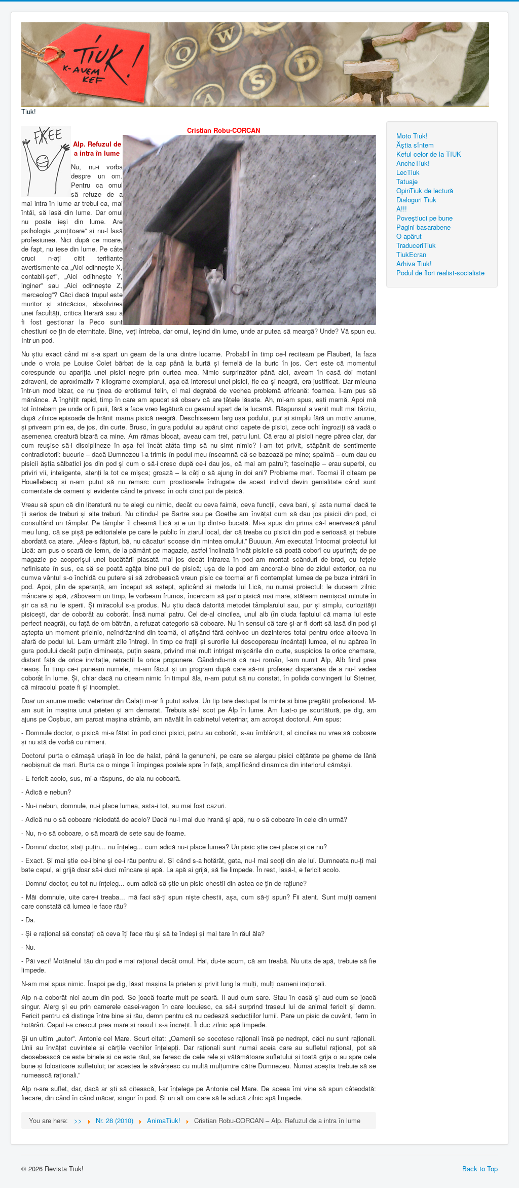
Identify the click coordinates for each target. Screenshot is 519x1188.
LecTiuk (408, 172)
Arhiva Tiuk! (414, 263)
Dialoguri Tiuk (416, 199)
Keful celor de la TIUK (428, 154)
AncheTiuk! (413, 163)
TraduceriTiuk (416, 245)
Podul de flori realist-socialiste (440, 272)
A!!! (401, 208)
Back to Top (480, 1168)
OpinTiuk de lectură (424, 190)
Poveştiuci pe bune (424, 218)
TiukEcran (411, 254)
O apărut (409, 236)
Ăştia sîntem (415, 145)
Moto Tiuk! (412, 135)
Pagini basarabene (423, 227)
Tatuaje (407, 181)
